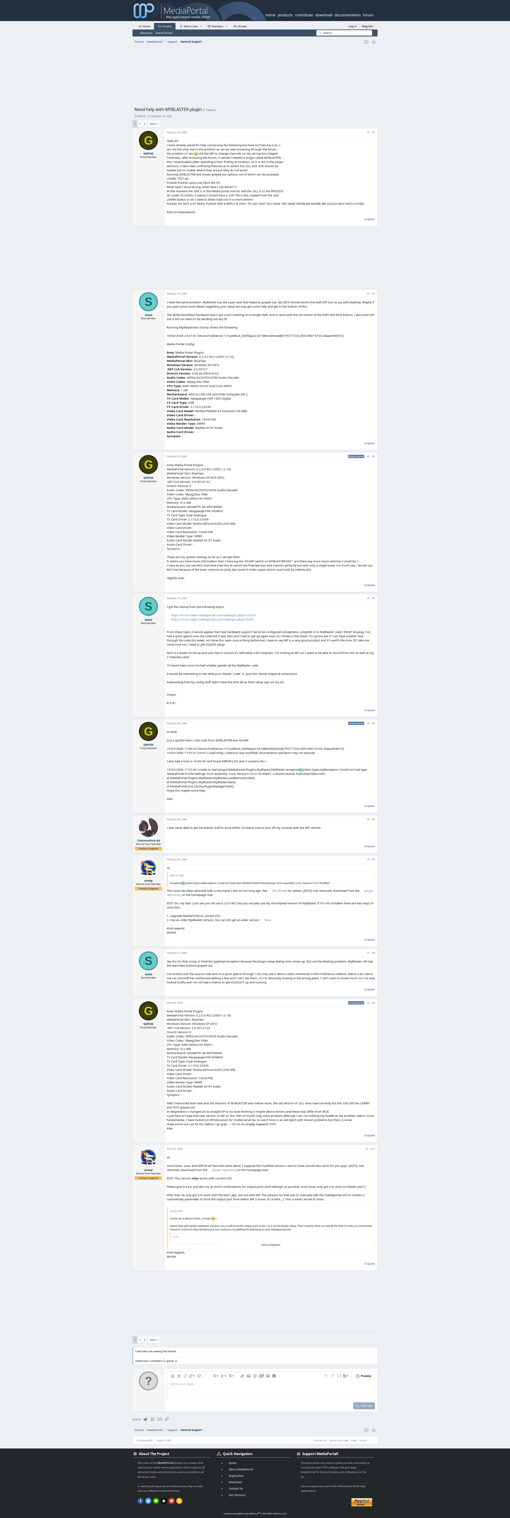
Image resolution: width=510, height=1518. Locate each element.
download (323, 15)
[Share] (368, 132)
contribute (304, 15)
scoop (148, 880)
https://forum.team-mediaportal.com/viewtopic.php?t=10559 (213, 615)
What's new (190, 26)
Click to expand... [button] (271, 1245)
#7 (373, 859)
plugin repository (224, 1170)
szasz (148, 315)
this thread (279, 891)
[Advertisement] (254, 77)
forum (368, 15)
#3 (373, 456)
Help (354, 1440)
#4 (373, 598)
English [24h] (163, 1440)
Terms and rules (339, 1440)
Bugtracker (236, 1476)
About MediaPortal (241, 1469)
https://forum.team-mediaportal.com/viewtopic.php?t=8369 (212, 619)
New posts (146, 33)
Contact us (320, 1440)
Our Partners (237, 1495)
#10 (373, 1149)
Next (152, 123)
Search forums (164, 33)
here (267, 920)
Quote (371, 219)
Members (217, 26)
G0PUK (141, 116)
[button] (201, 26)
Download (235, 1482)
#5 (373, 723)
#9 (373, 1002)
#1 (373, 132)
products (285, 15)
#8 (373, 953)
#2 (373, 293)
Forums (167, 26)
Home (146, 26)
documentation (347, 15)
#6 (373, 819)
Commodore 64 (148, 840)
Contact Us (236, 1488)
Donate (242, 26)
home (270, 15)
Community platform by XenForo (255, 1513)
